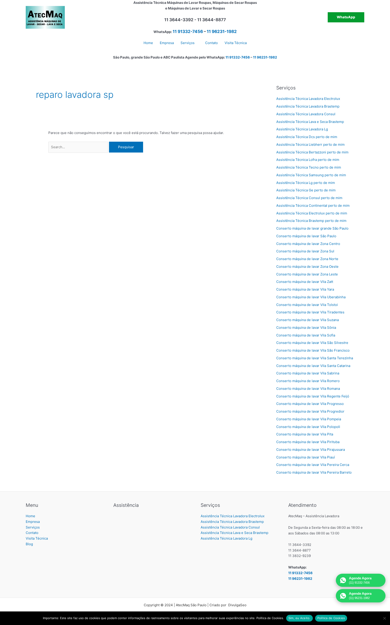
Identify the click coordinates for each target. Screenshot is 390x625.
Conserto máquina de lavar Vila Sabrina (307, 373)
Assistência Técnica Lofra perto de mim (307, 159)
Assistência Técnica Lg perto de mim (305, 183)
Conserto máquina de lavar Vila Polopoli (308, 427)
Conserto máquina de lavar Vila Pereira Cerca (312, 465)
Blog (29, 544)
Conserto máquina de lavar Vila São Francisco (313, 350)
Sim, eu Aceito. (299, 618)
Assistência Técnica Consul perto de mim (309, 198)
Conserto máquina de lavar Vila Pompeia (308, 419)
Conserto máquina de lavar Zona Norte (307, 259)
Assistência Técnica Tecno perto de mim (308, 167)
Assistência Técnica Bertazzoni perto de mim (312, 152)
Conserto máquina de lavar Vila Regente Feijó (312, 396)
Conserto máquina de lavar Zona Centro (308, 244)
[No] (384, 618)
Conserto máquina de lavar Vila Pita (304, 434)
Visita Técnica (37, 538)
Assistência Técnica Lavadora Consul (305, 114)
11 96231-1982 (222, 31)
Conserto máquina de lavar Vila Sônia (306, 327)
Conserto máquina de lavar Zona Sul (305, 251)
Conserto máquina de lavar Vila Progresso (310, 404)
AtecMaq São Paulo (191, 605)
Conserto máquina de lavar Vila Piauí (305, 457)
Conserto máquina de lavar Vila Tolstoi (307, 305)
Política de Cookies (331, 618)
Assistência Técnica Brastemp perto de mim (311, 221)
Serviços (33, 527)
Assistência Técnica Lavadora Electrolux (308, 98)
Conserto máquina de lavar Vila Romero (308, 381)
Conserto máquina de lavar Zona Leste (307, 274)
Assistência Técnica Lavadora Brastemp (307, 106)
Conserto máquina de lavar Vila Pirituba (307, 442)
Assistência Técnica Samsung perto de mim (311, 175)
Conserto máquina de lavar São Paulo (306, 236)
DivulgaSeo (236, 605)
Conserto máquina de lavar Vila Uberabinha (311, 297)
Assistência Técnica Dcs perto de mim (306, 137)
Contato (32, 533)
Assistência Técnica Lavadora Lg (302, 129)
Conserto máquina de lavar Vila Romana (308, 388)
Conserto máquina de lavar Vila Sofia (305, 335)
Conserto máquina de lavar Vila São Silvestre (312, 343)
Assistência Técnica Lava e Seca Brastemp (310, 122)
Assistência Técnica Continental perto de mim (313, 205)
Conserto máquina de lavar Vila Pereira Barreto (314, 472)
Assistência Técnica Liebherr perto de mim (310, 144)
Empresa (33, 521)
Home (30, 516)
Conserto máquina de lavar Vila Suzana (307, 320)
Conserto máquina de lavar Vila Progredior (310, 411)
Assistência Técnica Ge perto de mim (306, 190)
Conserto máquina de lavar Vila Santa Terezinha (314, 358)
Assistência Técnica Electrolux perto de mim (311, 213)
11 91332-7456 (188, 31)
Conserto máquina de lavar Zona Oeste (307, 266)
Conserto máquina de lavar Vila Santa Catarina (313, 366)
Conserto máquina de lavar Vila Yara (305, 289)
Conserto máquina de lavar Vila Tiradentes (310, 312)
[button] (346, 17)
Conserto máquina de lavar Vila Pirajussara (310, 449)
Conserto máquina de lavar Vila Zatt (304, 282)
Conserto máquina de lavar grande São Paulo (312, 228)
